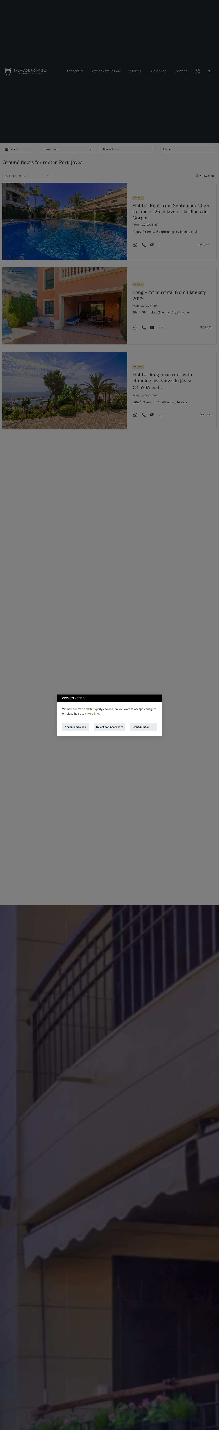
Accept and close (75, 727)
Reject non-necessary (109, 727)
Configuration (141, 727)
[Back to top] (210, 1421)
